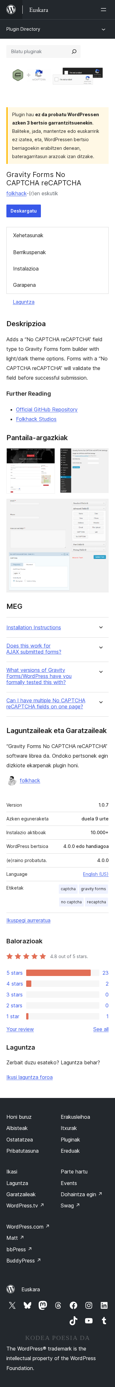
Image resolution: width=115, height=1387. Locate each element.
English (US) (96, 874)
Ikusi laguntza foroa (29, 1077)
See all (101, 1029)
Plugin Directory (23, 29)
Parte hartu (74, 1171)
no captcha (71, 901)
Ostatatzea (19, 1139)
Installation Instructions (33, 628)
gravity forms (93, 888)
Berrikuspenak (29, 252)
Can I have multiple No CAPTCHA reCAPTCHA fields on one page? (45, 704)
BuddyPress (23, 1260)
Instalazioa (26, 268)
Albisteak (17, 1128)
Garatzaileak (21, 1194)
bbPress (19, 1249)
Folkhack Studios (36, 419)
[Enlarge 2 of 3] (100, 457)
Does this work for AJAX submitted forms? (33, 649)
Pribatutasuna (22, 1151)
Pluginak (70, 1139)
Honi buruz (19, 1117)
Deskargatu (24, 211)
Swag (70, 1205)
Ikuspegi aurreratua (28, 920)
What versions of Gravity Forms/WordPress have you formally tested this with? (39, 676)
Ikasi (11, 1171)
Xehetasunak (28, 235)
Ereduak (70, 1151)
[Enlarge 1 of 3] (46, 457)
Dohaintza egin (82, 1194)
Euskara (30, 1289)
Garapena (24, 285)
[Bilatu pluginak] (74, 51)
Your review (20, 1029)
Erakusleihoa (75, 1117)
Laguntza (23, 302)
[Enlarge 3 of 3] (100, 507)
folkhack (16, 193)
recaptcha (96, 901)
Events (69, 1183)
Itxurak (69, 1128)
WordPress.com (28, 1226)
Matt (15, 1238)
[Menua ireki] (105, 9)
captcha (68, 888)
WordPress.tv (25, 1205)
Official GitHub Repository (47, 409)
